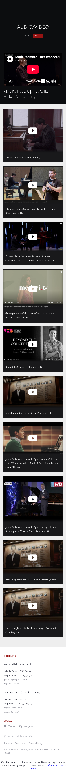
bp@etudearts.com (13, 707)
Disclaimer (20, 743)
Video (38, 36)
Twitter (11, 726)
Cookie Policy (35, 743)
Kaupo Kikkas (43, 749)
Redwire (15, 749)
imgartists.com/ (11, 683)
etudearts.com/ (11, 711)
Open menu (59, 6)
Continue (52, 765)
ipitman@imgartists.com (15, 679)
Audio (28, 36)
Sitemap (8, 743)
